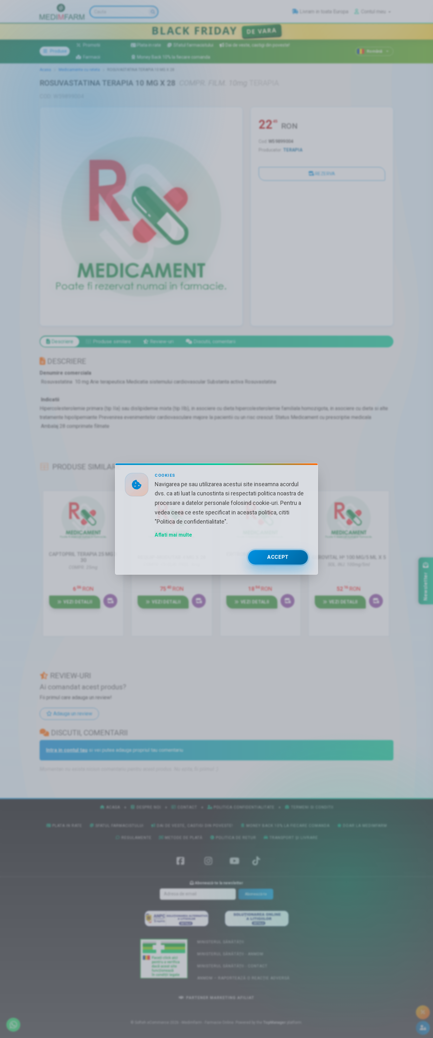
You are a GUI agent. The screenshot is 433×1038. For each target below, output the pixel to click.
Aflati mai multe (173, 535)
